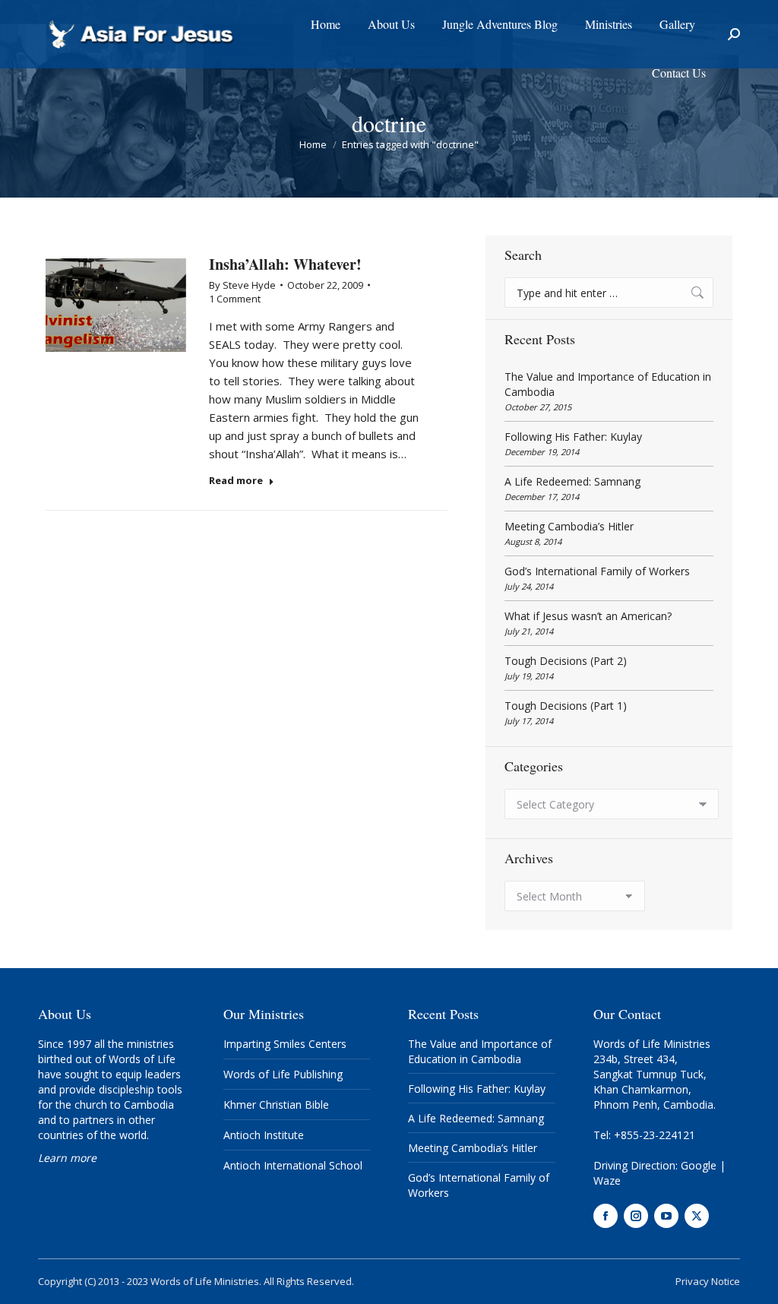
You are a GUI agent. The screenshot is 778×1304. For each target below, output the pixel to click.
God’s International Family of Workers (597, 571)
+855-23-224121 (654, 1135)
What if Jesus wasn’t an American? (588, 616)
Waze (607, 1180)
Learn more (67, 1157)
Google (698, 1165)
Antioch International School (292, 1165)
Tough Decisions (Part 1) (565, 705)
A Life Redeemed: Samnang (572, 481)
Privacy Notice (707, 1281)
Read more (236, 480)
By (242, 285)
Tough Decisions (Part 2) (565, 661)
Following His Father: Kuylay (573, 436)
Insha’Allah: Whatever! (285, 264)
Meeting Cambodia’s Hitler (569, 526)
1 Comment (235, 298)
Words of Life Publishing (283, 1074)
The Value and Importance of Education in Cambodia (607, 384)
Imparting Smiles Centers (284, 1044)
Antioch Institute (263, 1135)
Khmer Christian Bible (276, 1104)
